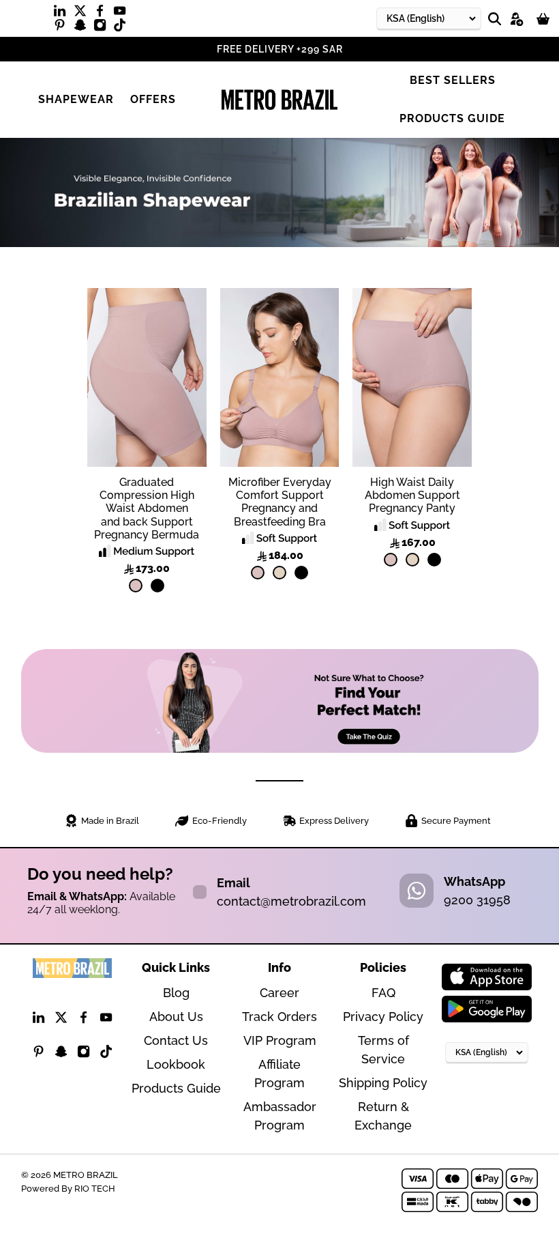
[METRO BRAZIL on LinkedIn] (63, 13)
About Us (176, 1016)
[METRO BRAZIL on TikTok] (123, 28)
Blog (176, 993)
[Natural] (279, 572)
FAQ (383, 993)
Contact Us (176, 1040)
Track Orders (279, 1016)
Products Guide (452, 118)
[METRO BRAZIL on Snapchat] (83, 28)
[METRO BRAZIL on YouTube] (123, 13)
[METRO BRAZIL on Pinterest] (63, 28)
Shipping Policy (383, 1083)
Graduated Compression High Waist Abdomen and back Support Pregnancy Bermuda (146, 508)
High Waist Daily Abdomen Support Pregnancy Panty (412, 495)
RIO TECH (94, 1188)
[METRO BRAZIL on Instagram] (103, 28)
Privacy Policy (383, 1016)
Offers (153, 99)
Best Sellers (453, 80)
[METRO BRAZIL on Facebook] (103, 13)
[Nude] (136, 585)
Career (279, 993)
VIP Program (279, 1040)
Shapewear (76, 99)
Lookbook (176, 1064)
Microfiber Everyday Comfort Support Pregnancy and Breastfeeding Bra (279, 502)
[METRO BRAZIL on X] (83, 13)
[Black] (157, 585)
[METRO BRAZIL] (279, 99)
